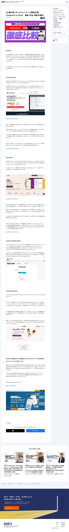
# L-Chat (55, 10)
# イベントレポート (56, 14)
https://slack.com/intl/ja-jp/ (12, 198)
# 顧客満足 (55, 18)
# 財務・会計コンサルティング (58, 12)
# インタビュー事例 (62, 16)
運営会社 (63, 524)
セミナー (57, 526)
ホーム (57, 524)
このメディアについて (55, 528)
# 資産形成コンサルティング (58, 27)
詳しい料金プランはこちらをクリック (12, 148)
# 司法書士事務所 (56, 24)
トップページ (3, 483)
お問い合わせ (62, 526)
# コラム (8, 423)
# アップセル (60, 10)
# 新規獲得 (60, 18)
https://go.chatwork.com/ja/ (12, 118)
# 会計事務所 (55, 20)
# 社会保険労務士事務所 (57, 22)
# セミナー (55, 16)
